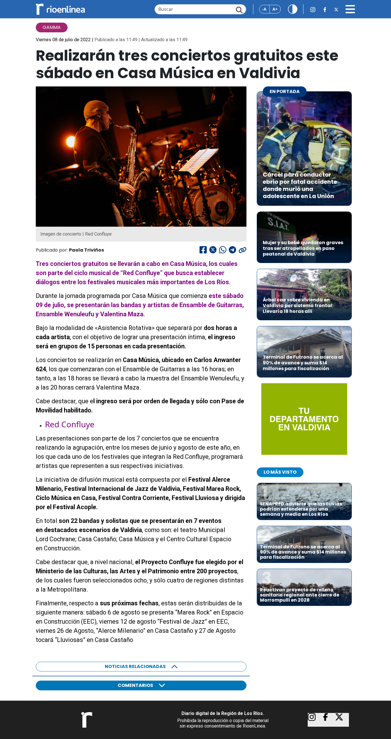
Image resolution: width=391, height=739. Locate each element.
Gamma (52, 27)
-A (264, 9)
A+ (275, 9)
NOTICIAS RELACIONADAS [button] (135, 666)
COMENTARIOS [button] (135, 685)
